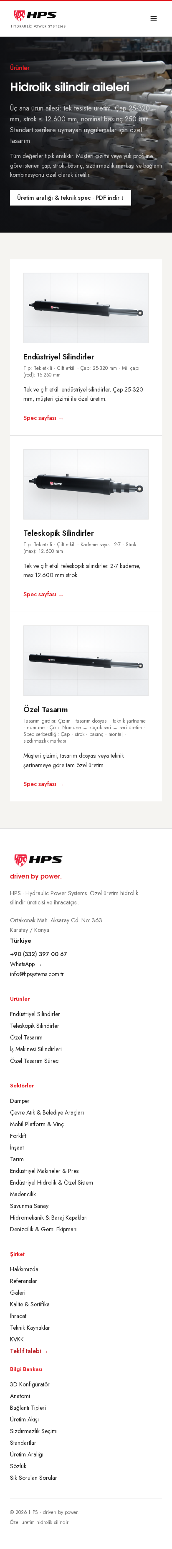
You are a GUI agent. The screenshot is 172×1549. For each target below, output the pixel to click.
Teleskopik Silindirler (34, 1026)
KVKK (17, 1339)
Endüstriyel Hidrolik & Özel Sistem (51, 1182)
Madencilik (23, 1194)
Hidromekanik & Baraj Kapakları (49, 1217)
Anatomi (20, 1396)
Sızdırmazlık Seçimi (34, 1431)
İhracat (18, 1316)
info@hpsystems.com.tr (37, 974)
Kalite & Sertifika (30, 1304)
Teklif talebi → (29, 1351)
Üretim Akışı (24, 1419)
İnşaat (17, 1147)
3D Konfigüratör (30, 1384)
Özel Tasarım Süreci (35, 1061)
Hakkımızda (24, 1269)
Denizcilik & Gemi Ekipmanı (44, 1229)
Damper (20, 1101)
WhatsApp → (26, 964)
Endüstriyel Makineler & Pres (44, 1171)
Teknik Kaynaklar (30, 1327)
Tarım (17, 1159)
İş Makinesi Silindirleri (36, 1049)
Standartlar (23, 1443)
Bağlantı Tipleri (28, 1407)
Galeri (17, 1292)
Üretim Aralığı (26, 1454)
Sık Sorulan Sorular (33, 1478)
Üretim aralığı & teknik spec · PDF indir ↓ (70, 197)
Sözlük (18, 1466)
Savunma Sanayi (30, 1206)
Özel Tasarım (26, 1037)
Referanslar (23, 1281)
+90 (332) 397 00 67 (38, 954)
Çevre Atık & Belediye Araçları (47, 1112)
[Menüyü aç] (153, 18)
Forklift (18, 1136)
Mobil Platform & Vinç (37, 1124)
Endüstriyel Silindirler (35, 1014)
